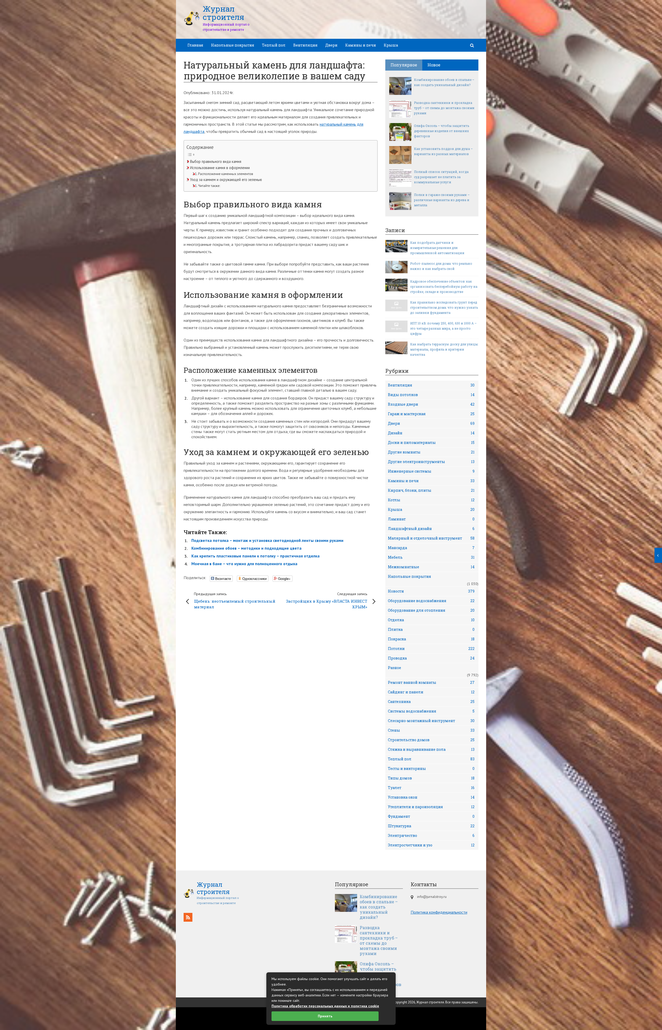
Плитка (431, 629)
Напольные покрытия (232, 45)
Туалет (431, 787)
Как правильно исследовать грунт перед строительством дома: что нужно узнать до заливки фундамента (444, 307)
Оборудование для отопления (431, 610)
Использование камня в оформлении (220, 167)
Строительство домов (431, 739)
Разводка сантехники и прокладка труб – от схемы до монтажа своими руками (444, 108)
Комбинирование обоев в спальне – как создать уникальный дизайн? (444, 82)
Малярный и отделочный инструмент (431, 538)
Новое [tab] (433, 64)
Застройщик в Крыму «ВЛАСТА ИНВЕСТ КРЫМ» (326, 600)
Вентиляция (305, 45)
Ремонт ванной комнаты (431, 682)
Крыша (391, 45)
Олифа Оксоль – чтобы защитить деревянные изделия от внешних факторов (441, 131)
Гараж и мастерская (431, 413)
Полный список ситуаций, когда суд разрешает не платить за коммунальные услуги (441, 177)
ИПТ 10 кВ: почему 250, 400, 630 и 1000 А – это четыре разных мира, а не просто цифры (443, 328)
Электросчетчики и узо (431, 845)
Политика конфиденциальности (439, 912)
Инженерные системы (431, 471)
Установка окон (431, 797)
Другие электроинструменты (431, 461)
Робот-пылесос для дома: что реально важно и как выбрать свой (441, 266)
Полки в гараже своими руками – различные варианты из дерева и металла (442, 200)
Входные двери (431, 404)
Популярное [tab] (403, 64)
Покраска (431, 639)
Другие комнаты (431, 452)
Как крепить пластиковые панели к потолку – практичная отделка (255, 555)
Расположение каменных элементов (225, 174)
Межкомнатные (431, 566)
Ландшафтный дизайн (431, 528)
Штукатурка (431, 825)
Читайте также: (209, 186)
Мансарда (431, 547)
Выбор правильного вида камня (215, 161)
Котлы (431, 499)
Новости (431, 591)
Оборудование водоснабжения (431, 600)
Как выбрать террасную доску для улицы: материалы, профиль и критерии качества (444, 349)
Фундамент (431, 816)
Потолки (431, 648)
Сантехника (431, 701)
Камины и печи (360, 45)
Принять (325, 1016)
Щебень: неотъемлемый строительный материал (234, 600)
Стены (431, 730)
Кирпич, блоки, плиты (431, 490)
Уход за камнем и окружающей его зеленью (226, 179)
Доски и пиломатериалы (431, 442)
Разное (394, 667)
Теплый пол (273, 45)
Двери (331, 45)
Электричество (431, 835)
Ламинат (431, 519)
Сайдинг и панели (431, 692)
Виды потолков (431, 394)
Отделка (431, 619)
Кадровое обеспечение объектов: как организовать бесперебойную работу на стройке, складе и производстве (443, 286)
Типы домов (431, 778)
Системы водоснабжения (431, 711)
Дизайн (431, 432)
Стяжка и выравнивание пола (431, 749)
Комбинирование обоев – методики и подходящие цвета (246, 548)
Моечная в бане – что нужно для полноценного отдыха (244, 563)
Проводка (431, 658)
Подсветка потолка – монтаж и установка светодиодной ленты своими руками (267, 540)
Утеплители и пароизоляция (431, 806)
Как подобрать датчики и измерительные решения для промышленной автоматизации (437, 247)
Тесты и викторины (431, 768)
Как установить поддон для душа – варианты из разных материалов (443, 151)
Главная (195, 45)
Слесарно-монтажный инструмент (431, 720)
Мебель (431, 557)
